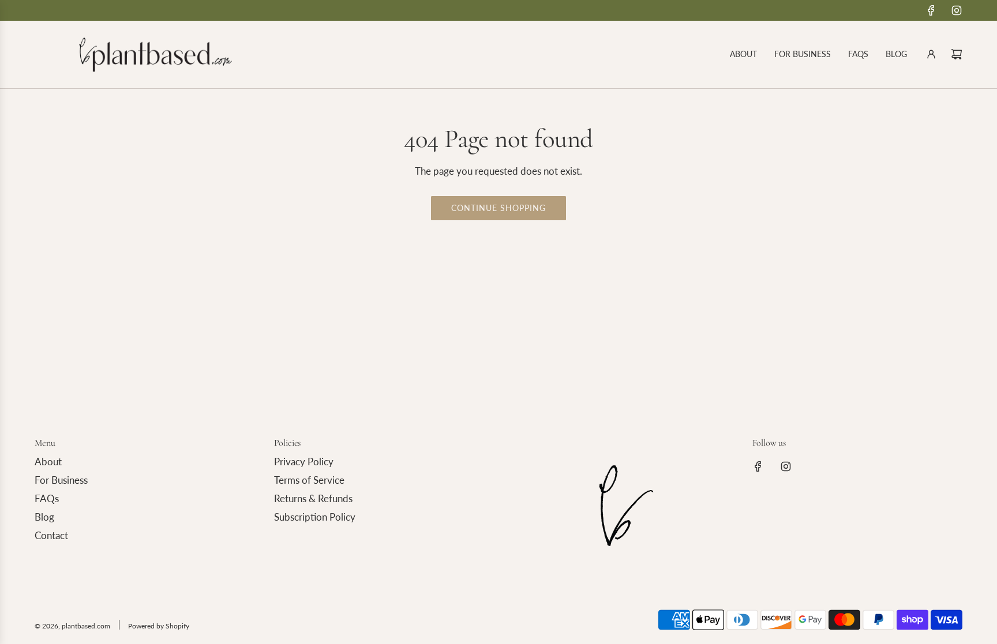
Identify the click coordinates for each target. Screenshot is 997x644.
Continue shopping (498, 208)
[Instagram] (956, 10)
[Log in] (931, 54)
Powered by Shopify (158, 626)
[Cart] (956, 54)
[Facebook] (931, 10)
